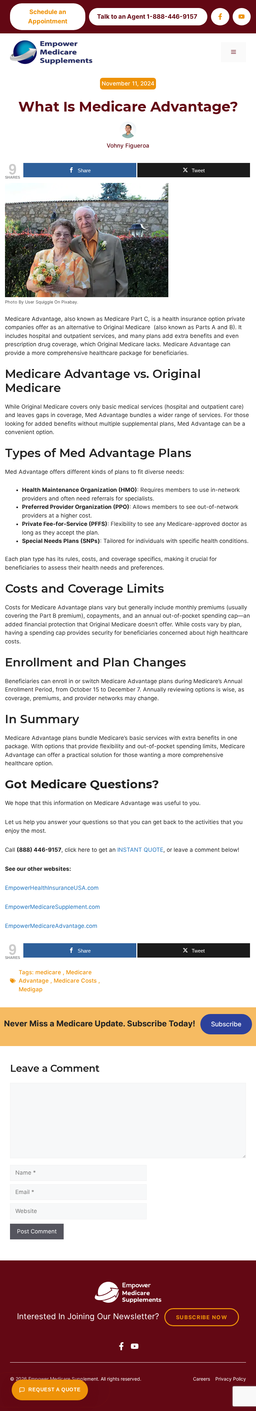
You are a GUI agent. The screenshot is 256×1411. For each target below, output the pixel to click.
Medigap (31, 989)
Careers (201, 1379)
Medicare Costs (75, 980)
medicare (48, 972)
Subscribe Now (201, 1317)
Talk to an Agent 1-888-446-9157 (147, 16)
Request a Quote (54, 1389)
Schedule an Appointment (47, 16)
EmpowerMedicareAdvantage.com (51, 926)
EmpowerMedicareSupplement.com (52, 906)
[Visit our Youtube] (242, 16)
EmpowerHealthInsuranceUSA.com (52, 887)
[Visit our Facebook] (220, 16)
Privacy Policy (230, 1379)
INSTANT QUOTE (140, 849)
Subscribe (226, 1024)
